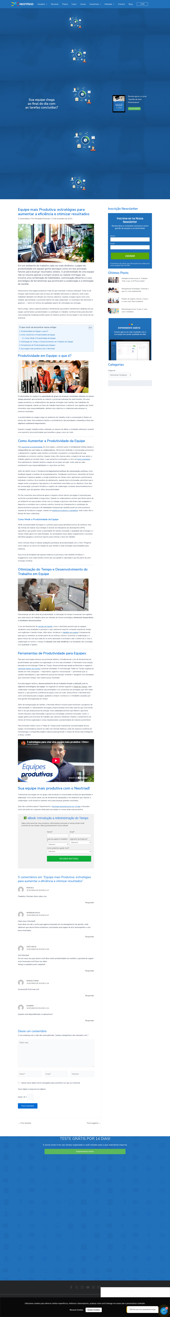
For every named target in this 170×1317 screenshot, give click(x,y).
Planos (65, 4)
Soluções (41, 4)
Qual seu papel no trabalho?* (57, 840)
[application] (46, 4)
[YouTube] (87, 1287)
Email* (72, 832)
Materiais (108, 4)
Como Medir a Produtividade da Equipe (40, 338)
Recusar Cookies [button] (76, 1310)
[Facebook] (71, 1287)
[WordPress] (93, 1287)
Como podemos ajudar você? (58, 848)
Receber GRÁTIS (134, 109)
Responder (89, 902)
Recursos (55, 4)
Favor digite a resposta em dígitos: (32, 1089)
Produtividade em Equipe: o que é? (34, 331)
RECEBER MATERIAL (69, 858)
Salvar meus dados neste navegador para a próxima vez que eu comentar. (50, 1083)
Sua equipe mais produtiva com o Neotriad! (38, 348)
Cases (74, 4)
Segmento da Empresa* (79, 839)
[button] (142, 4)
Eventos (121, 4)
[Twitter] (76, 1287)
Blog (131, 4)
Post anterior (24, 1123)
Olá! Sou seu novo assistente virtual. (143, 1309)
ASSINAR (130, 255)
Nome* (50, 832)
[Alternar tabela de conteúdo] (89, 328)
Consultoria (94, 4)
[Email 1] (98, 1287)
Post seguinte (94, 1123)
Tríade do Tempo (80, 686)
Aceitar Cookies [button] (93, 1310)
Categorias (112, 371)
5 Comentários (24, 218)
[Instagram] (82, 1287)
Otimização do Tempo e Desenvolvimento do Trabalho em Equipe (47, 342)
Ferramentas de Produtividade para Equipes (38, 345)
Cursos (83, 4)
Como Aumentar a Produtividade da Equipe (38, 335)
